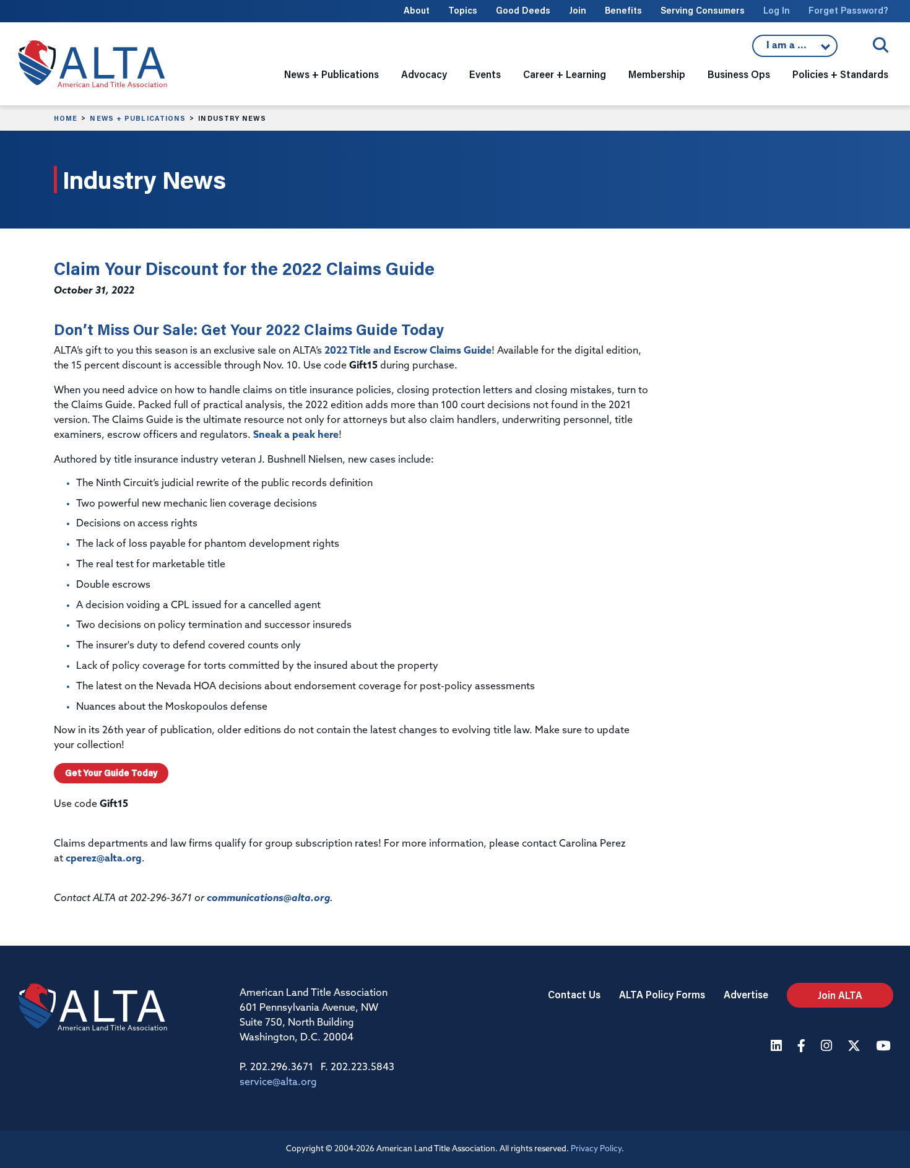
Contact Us (574, 994)
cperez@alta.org (104, 859)
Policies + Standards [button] (840, 74)
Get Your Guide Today (111, 772)
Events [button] (485, 74)
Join (577, 10)
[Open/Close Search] (880, 45)
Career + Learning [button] (564, 74)
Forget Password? (848, 10)
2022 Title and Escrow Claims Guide (408, 351)
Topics (462, 10)
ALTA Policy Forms (662, 994)
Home (65, 118)
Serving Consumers (703, 10)
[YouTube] (884, 1046)
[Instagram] (828, 1046)
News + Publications (138, 118)
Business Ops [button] (739, 74)
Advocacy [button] (424, 74)
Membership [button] (656, 74)
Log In (776, 10)
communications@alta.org (268, 899)
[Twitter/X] (855, 1046)
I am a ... (795, 49)
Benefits (623, 10)
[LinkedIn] (778, 1046)
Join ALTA (840, 994)
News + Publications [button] (331, 74)
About (417, 10)
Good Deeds (523, 10)
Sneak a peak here (296, 435)
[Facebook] (802, 1046)
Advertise (746, 994)
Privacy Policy (596, 1149)
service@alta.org (278, 1082)
